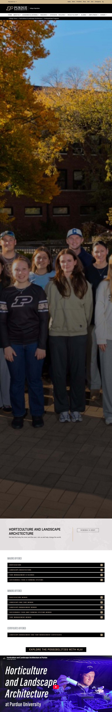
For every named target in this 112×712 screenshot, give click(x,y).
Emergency (98, 1)
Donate (103, 15)
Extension (53, 15)
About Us (16, 15)
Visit (88, 1)
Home (10, 15)
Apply (69, 1)
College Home (13, 18)
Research (43, 15)
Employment (93, 15)
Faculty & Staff (73, 15)
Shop (84, 1)
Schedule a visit (88, 530)
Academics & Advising (30, 15)
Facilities (61, 15)
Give (92, 1)
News (73, 1)
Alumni (83, 15)
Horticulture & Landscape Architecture (30, 18)
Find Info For (11, 2)
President (79, 1)
